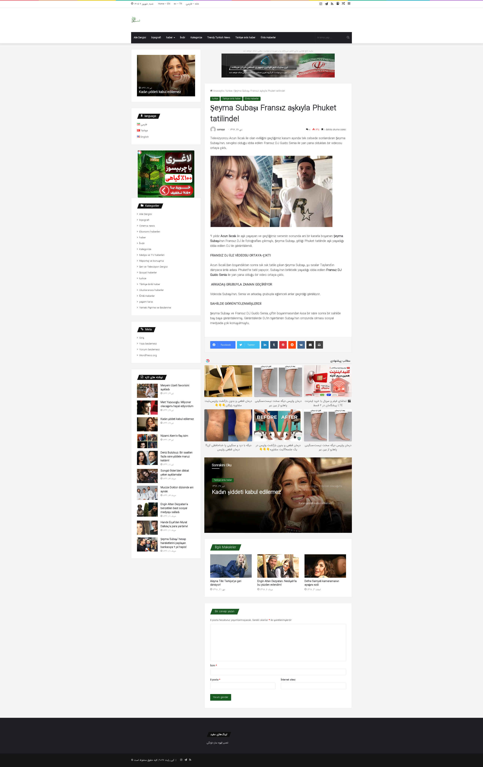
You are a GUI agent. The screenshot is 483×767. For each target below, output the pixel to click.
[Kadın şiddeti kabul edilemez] (147, 424)
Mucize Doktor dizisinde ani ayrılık (177, 490)
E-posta (215, 680)
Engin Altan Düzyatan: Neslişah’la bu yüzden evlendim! (277, 583)
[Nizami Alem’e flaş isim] (147, 441)
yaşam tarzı (146, 302)
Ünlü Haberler (268, 38)
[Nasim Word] (135, 20)
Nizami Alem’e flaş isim (174, 436)
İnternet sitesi (288, 680)
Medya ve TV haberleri (152, 255)
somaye (221, 129)
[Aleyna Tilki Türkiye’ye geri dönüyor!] (231, 566)
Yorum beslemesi (149, 350)
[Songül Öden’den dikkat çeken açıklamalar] (147, 476)
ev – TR (178, 4)
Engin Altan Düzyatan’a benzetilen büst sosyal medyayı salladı (174, 508)
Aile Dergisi (140, 38)
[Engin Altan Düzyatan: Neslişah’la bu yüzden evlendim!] (278, 566)
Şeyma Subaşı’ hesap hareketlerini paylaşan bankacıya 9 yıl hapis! (173, 543)
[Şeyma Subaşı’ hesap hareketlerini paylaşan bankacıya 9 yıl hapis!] (147, 544)
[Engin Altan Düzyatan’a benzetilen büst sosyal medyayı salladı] (147, 509)
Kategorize (196, 38)
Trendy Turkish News (218, 38)
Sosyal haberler (148, 273)
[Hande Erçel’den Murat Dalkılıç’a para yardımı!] (147, 528)
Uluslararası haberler (151, 290)
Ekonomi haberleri (149, 232)
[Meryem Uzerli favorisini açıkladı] (147, 391)
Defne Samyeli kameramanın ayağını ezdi (322, 583)
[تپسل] (140, 152)
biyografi (156, 38)
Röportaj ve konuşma (151, 261)
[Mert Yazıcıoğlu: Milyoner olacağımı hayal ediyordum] (147, 407)
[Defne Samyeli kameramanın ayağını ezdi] (325, 566)
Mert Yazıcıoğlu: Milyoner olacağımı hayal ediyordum (177, 404)
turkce (229, 91)
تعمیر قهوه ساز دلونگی (217, 743)
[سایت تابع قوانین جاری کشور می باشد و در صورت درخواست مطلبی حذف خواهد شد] (278, 65)
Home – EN (164, 4)
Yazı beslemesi (148, 344)
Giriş (141, 338)
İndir (182, 38)
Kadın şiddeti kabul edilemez (246, 492)
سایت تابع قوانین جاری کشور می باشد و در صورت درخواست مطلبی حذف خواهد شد (278, 51)
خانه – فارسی (192, 4)
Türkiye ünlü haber (245, 38)
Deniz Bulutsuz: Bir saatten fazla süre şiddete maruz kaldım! (176, 457)
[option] (278, 495)
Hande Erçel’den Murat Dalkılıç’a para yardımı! (174, 524)
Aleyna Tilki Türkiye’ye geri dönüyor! (225, 583)
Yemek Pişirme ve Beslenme (155, 308)
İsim (213, 666)
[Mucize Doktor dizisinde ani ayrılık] (147, 493)
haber (169, 38)
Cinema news (147, 226)
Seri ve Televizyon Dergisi (153, 267)
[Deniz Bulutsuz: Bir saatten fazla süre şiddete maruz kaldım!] (147, 458)
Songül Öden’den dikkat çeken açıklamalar (175, 473)
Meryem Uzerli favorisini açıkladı (175, 388)
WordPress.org (148, 355)
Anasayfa (218, 91)
